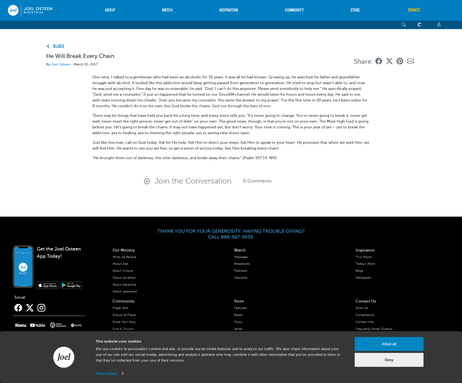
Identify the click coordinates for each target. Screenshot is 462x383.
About (110, 10)
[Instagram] (41, 308)
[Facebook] (18, 308)
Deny (389, 360)
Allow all (389, 344)
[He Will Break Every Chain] (378, 61)
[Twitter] (30, 308)
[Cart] (421, 24)
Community (294, 10)
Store (355, 10)
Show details (107, 373)
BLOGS (58, 47)
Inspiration (228, 10)
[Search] (404, 25)
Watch (167, 10)
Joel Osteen (60, 64)
